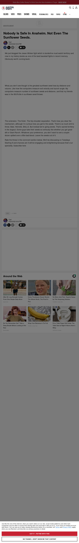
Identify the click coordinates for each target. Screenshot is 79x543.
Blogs (5, 14)
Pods (19, 14)
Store (65, 14)
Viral (34, 14)
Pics (52, 14)
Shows (26, 14)
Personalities (43, 14)
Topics (58, 14)
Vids (13, 14)
